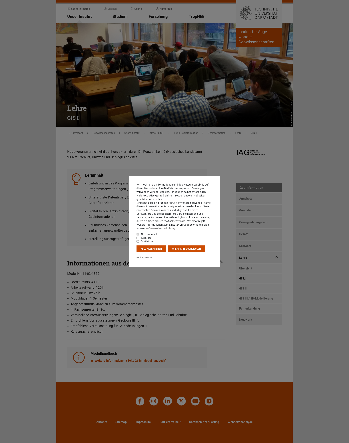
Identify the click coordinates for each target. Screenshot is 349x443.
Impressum (146, 257)
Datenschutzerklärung (162, 228)
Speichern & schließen (186, 249)
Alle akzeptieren (151, 249)
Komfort (146, 237)
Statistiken (147, 241)
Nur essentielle (149, 234)
